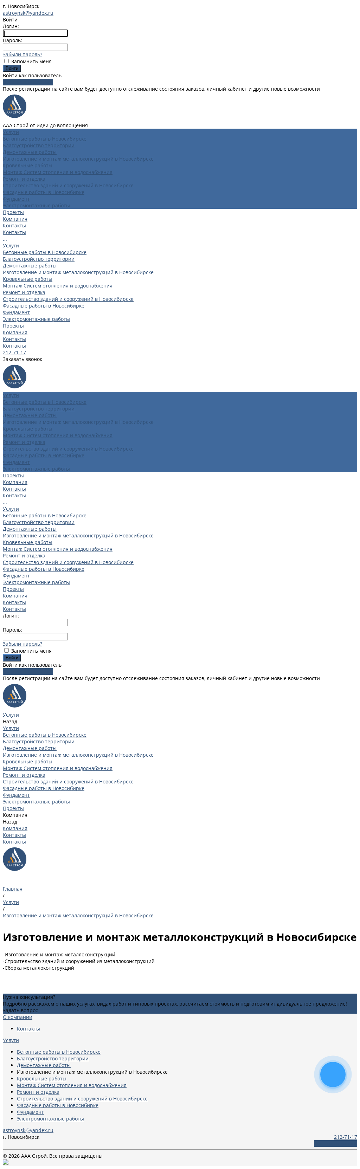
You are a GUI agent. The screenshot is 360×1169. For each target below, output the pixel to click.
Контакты (14, 225)
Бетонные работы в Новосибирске (44, 138)
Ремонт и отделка (24, 178)
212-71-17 (14, 352)
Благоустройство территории (39, 145)
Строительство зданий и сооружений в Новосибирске (68, 185)
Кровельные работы (27, 165)
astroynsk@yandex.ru (28, 12)
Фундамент (16, 198)
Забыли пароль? (22, 54)
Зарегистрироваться (28, 82)
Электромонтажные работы (36, 205)
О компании (17, 1017)
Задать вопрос (20, 1010)
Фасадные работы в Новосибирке (43, 192)
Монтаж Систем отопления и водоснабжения (57, 172)
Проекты (13, 325)
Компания (15, 332)
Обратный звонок (335, 1143)
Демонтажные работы (30, 152)
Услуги (11, 245)
